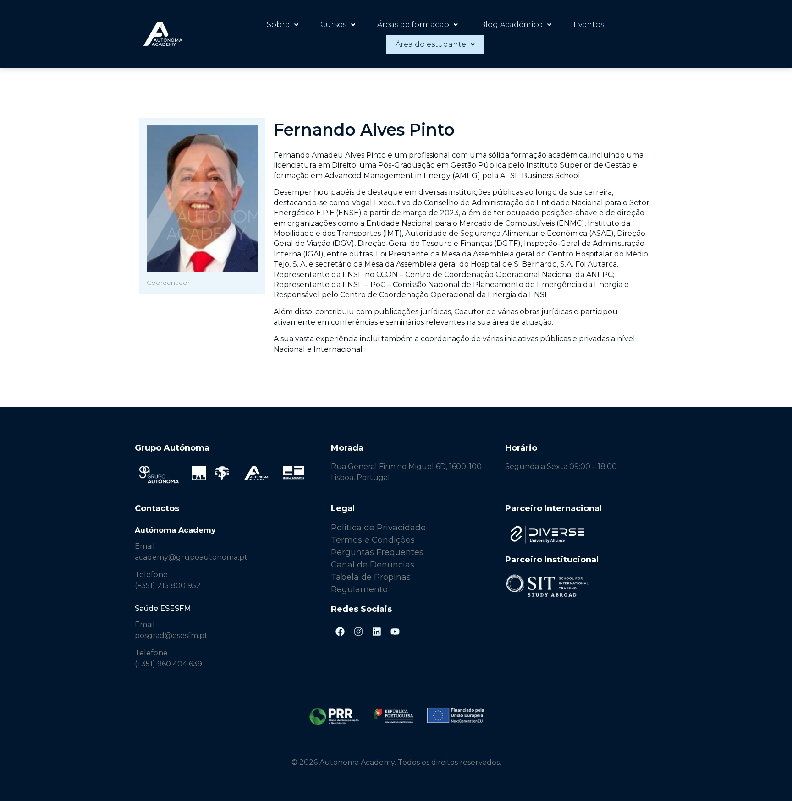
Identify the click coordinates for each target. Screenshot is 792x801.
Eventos (588, 24)
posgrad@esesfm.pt (171, 635)
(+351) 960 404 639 (168, 663)
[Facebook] (340, 631)
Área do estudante (431, 44)
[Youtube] (395, 631)
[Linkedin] (377, 631)
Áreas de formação (413, 24)
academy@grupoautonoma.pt (191, 557)
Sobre (278, 24)
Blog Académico (511, 24)
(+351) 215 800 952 (169, 585)
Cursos (333, 24)
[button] (282, 24)
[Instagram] (358, 631)
